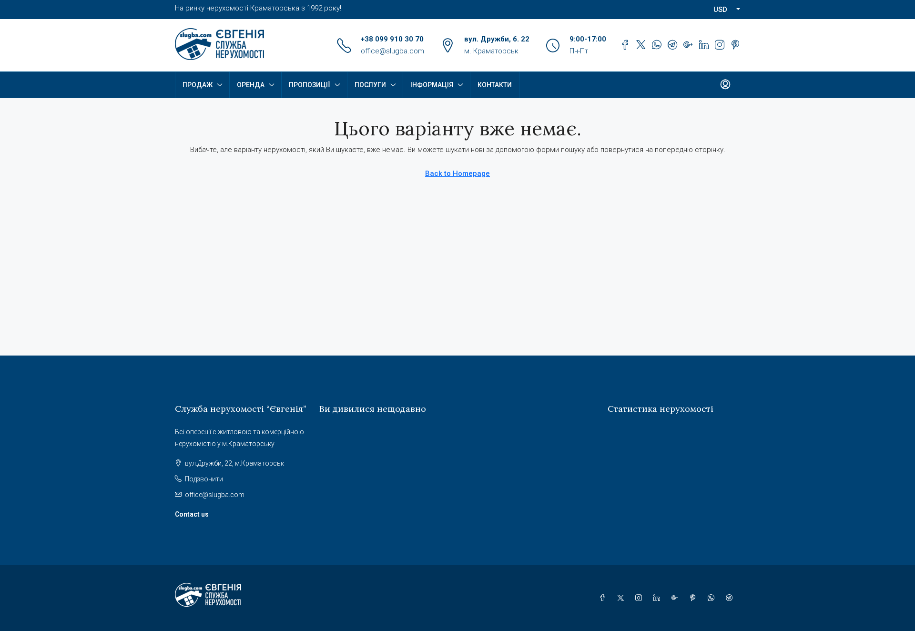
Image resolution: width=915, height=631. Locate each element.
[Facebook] (604, 598)
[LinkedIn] (658, 598)
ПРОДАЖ (198, 85)
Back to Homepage (457, 173)
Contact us (192, 514)
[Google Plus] (676, 598)
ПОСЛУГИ (370, 85)
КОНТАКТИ (495, 85)
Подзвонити (204, 479)
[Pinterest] (695, 598)
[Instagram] (640, 598)
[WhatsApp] (713, 598)
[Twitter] (622, 598)
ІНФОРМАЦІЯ (431, 85)
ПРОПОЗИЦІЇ (309, 85)
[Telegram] (731, 598)
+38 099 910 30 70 (392, 39)
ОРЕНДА (250, 85)
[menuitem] (725, 85)
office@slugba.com (392, 51)
